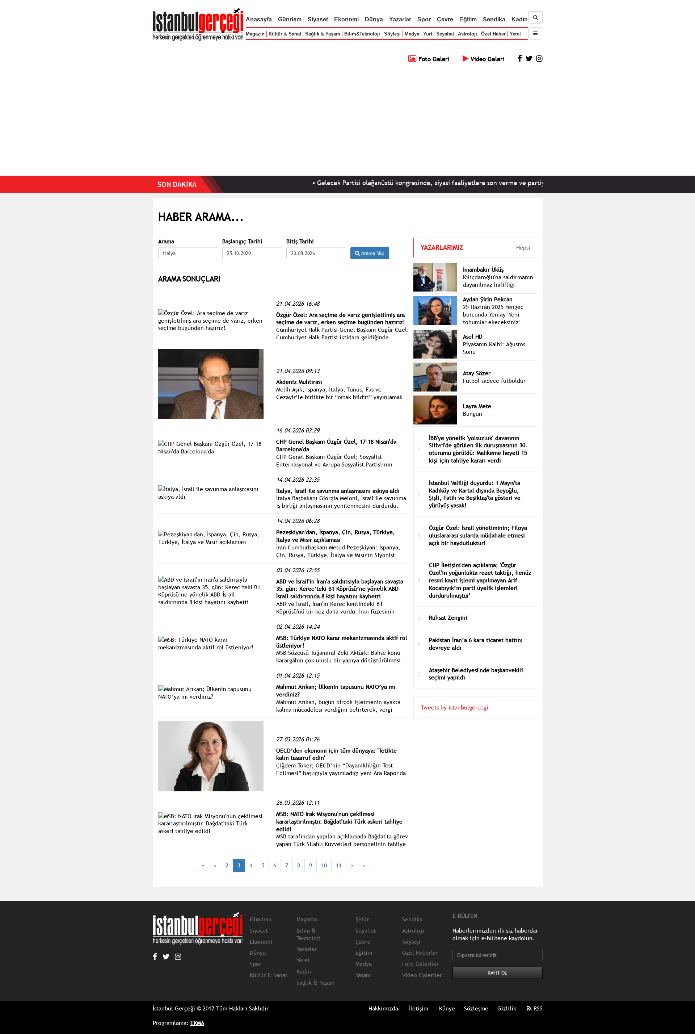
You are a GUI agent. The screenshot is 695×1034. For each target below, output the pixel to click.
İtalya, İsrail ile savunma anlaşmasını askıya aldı (338, 491)
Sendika (494, 19)
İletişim (418, 1008)
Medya (412, 34)
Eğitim (468, 19)
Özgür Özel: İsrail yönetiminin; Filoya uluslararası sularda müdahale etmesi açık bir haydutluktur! (478, 535)
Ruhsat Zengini (448, 617)
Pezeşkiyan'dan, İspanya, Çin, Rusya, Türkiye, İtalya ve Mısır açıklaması (335, 536)
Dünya (374, 19)
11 (339, 865)
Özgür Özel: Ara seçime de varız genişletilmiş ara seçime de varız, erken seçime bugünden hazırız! (340, 318)
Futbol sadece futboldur (494, 381)
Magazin (255, 34)
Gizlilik (506, 1008)
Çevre (445, 19)
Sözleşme (476, 1008)
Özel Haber (493, 34)
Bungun (472, 414)
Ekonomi (346, 19)
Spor (424, 19)
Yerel (515, 34)
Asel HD (473, 336)
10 (324, 865)
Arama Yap (372, 253)
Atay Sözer (476, 373)
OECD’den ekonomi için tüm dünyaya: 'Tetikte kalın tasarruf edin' (336, 754)
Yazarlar (400, 19)
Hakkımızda (383, 1008)
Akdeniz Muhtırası (299, 382)
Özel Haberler (420, 952)
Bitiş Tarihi (300, 241)
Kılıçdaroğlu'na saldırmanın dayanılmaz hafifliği (498, 281)
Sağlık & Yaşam (322, 34)
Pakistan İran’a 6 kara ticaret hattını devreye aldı (476, 644)
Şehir (362, 919)
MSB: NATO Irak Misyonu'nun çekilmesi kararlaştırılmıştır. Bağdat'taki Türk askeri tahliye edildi (339, 821)
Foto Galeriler (420, 964)
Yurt (427, 34)
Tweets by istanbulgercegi (454, 707)
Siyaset (318, 19)
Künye (447, 1008)
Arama (166, 241)
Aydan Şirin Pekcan (488, 299)
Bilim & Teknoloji (308, 934)
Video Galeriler (422, 975)
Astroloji (467, 34)
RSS (537, 1008)
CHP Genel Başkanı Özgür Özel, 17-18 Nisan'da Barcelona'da (336, 445)
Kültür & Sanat (285, 34)
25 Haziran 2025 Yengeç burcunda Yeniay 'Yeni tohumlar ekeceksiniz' (493, 314)
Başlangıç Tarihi (242, 241)
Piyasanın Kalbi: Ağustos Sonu (494, 348)
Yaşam (363, 975)
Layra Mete (477, 406)
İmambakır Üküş (483, 269)
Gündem (290, 19)
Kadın (519, 19)
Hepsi (523, 247)
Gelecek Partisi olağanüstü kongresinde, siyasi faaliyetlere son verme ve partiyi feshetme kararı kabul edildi (448, 183)
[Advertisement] (347, 117)
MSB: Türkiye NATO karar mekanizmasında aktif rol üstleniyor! (341, 641)
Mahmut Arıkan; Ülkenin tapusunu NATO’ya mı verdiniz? (335, 690)
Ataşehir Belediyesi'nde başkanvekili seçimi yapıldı (476, 674)
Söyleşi (392, 34)
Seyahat (445, 34)
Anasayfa (259, 19)
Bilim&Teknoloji (362, 34)
